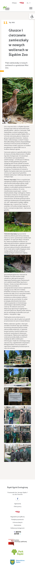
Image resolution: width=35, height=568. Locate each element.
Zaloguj (14, 3)
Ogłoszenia (17, 503)
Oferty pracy (17, 506)
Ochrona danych (17, 522)
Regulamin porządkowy (17, 516)
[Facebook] (17, 499)
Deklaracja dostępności (17, 528)
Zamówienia (17, 525)
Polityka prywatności (17, 519)
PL (27, 3)
